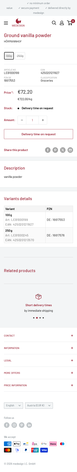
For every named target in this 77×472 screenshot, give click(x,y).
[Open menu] (6, 23)
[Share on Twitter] (63, 150)
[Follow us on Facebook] (6, 425)
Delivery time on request (39, 134)
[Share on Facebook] (48, 150)
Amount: (9, 120)
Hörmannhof (13, 41)
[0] (69, 23)
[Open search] (54, 23)
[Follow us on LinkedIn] (29, 425)
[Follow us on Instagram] (14, 425)
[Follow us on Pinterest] (21, 425)
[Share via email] (70, 150)
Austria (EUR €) (35, 405)
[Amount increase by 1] (43, 120)
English (10, 405)
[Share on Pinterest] (55, 150)
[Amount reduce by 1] (22, 120)
